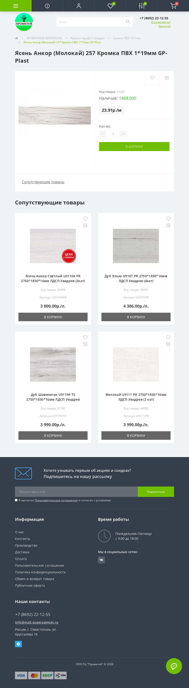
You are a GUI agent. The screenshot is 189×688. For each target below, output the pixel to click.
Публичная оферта (30, 585)
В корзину (134, 146)
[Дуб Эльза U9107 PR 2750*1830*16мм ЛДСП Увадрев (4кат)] (136, 245)
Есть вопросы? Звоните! (161, 24)
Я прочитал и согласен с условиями (65, 500)
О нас (19, 532)
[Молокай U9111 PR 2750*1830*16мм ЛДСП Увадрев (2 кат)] (136, 364)
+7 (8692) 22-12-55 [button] (32, 614)
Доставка (22, 552)
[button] (78, 6)
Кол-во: (105, 126)
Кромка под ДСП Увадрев (88, 38)
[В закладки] (85, 219)
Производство (26, 545)
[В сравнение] (85, 226)
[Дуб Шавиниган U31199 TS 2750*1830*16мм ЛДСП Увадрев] (53, 364)
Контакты (22, 538)
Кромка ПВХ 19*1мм (127, 38)
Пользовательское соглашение (56, 500)
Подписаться (156, 492)
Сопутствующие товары (43, 181)
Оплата (21, 559)
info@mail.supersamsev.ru (36, 622)
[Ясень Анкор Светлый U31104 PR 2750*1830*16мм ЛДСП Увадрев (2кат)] (53, 245)
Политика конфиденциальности (40, 572)
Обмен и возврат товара (34, 579)
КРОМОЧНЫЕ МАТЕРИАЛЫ (44, 38)
